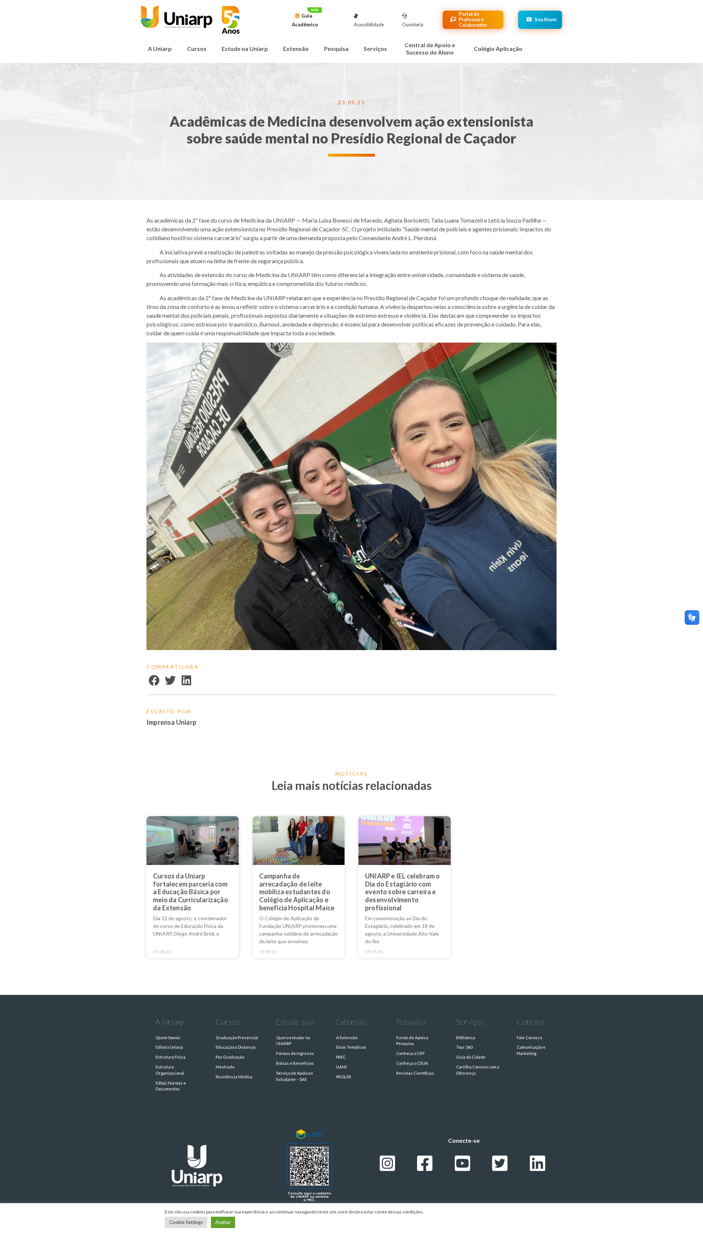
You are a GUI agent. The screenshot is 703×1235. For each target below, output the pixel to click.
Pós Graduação (230, 1057)
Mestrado (225, 1066)
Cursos (197, 48)
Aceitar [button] (223, 1222)
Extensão (296, 48)
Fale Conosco (529, 1037)
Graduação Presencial (237, 1037)
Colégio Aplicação (498, 48)
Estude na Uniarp (245, 48)
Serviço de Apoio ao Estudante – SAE (294, 1076)
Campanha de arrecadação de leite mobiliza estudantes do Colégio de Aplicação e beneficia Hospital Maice (297, 891)
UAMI (341, 1066)
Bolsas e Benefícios (295, 1063)
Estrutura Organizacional (170, 1069)
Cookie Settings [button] (186, 1222)
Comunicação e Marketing (531, 1050)
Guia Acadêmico (305, 20)
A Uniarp (160, 48)
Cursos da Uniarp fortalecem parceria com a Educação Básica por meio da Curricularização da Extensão (190, 891)
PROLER (343, 1076)
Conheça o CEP (410, 1053)
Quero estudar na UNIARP (293, 1040)
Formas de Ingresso (294, 1053)
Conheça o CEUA (412, 1063)
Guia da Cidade (471, 1057)
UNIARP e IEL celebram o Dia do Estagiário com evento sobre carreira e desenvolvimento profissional (402, 891)
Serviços (375, 48)
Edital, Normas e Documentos (171, 1086)
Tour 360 (464, 1047)
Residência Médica (234, 1076)
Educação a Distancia (236, 1047)
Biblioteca (465, 1037)
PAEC (341, 1057)
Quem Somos (168, 1037)
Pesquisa (336, 48)
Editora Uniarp (169, 1047)
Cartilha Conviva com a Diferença (477, 1069)
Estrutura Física (171, 1057)
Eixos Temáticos (351, 1047)
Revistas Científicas (415, 1073)
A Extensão (346, 1037)
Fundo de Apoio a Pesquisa (412, 1040)
